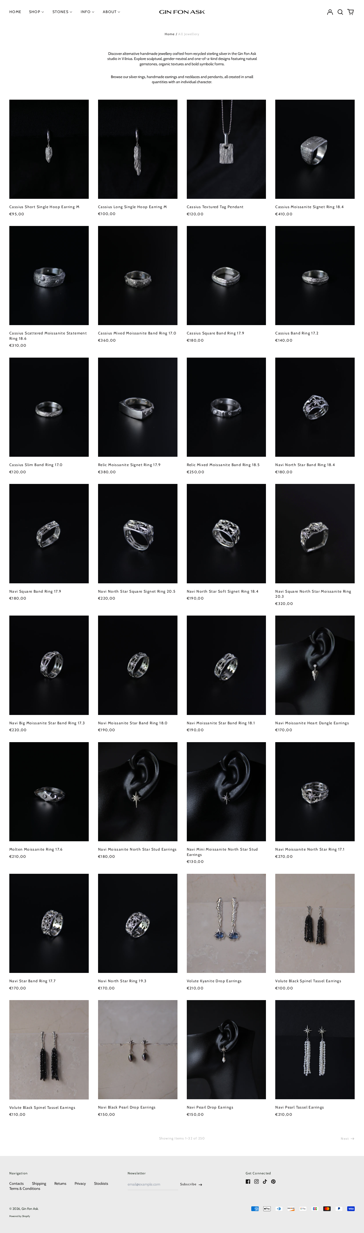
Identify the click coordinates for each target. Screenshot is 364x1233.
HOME (15, 11)
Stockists (101, 1183)
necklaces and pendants (204, 76)
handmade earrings (162, 76)
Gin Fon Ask (30, 1209)
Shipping (39, 1183)
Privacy (80, 1183)
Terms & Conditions (24, 1188)
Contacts (16, 1183)
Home (170, 34)
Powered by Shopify (19, 1216)
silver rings (137, 76)
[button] (340, 12)
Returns (60, 1183)
